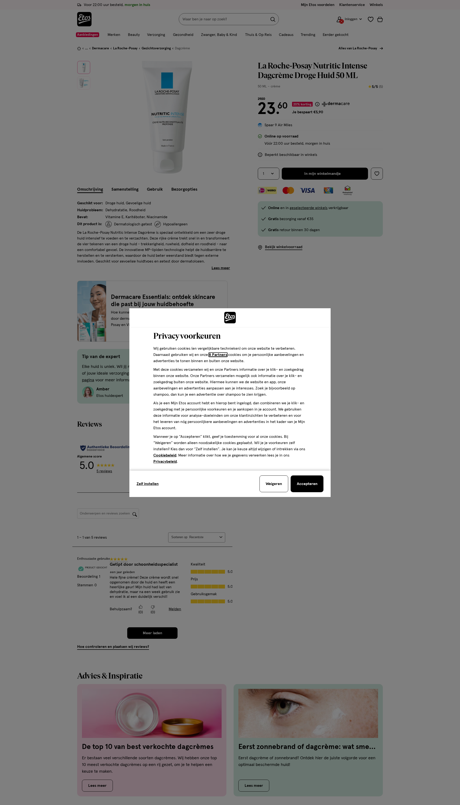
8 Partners (218, 355)
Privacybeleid (165, 461)
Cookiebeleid (164, 455)
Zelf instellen (148, 484)
